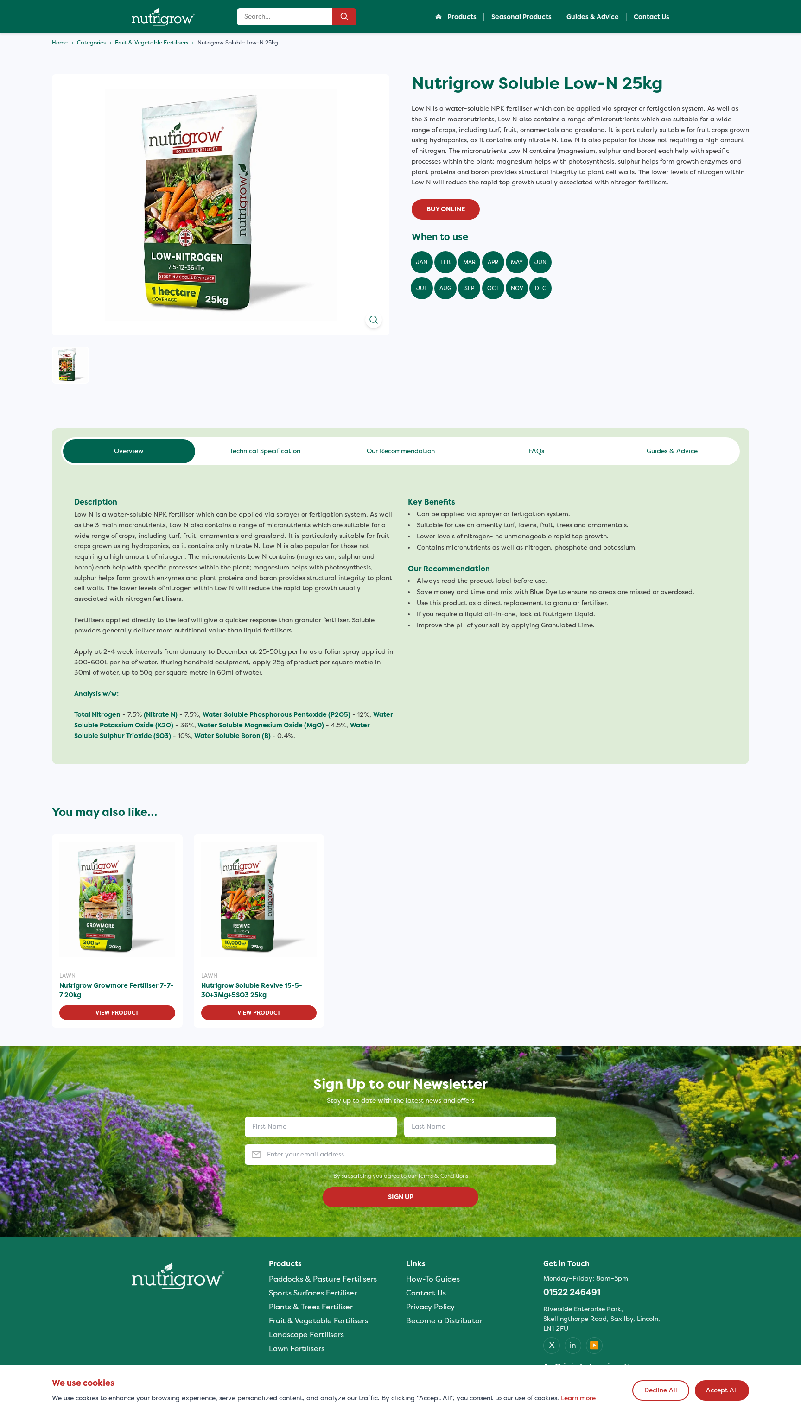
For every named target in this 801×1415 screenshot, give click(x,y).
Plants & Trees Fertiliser (311, 1306)
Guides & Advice (592, 17)
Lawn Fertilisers (296, 1348)
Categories (91, 42)
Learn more (578, 1398)
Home (60, 42)
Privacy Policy (430, 1306)
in (573, 1345)
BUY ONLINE (445, 209)
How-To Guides (433, 1279)
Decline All (660, 1390)
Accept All (722, 1390)
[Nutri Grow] (178, 1275)
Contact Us (651, 17)
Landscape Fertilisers (306, 1334)
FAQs (536, 451)
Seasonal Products (521, 17)
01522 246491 (571, 1292)
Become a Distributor (444, 1320)
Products (462, 17)
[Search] (344, 16)
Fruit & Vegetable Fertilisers (151, 42)
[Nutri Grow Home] (163, 16)
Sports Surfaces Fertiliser (313, 1293)
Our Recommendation (401, 451)
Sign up (400, 1197)
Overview (129, 451)
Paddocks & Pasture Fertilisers (323, 1279)
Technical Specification (264, 451)
